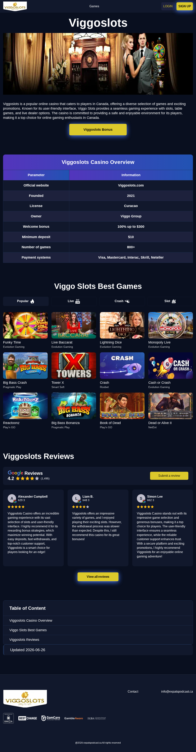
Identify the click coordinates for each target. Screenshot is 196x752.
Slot (167, 301)
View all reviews (98, 576)
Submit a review (169, 475)
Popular (23, 301)
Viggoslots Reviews (24, 640)
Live (71, 301)
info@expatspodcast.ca (177, 691)
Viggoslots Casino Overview (30, 620)
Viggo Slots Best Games (28, 630)
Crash (119, 301)
